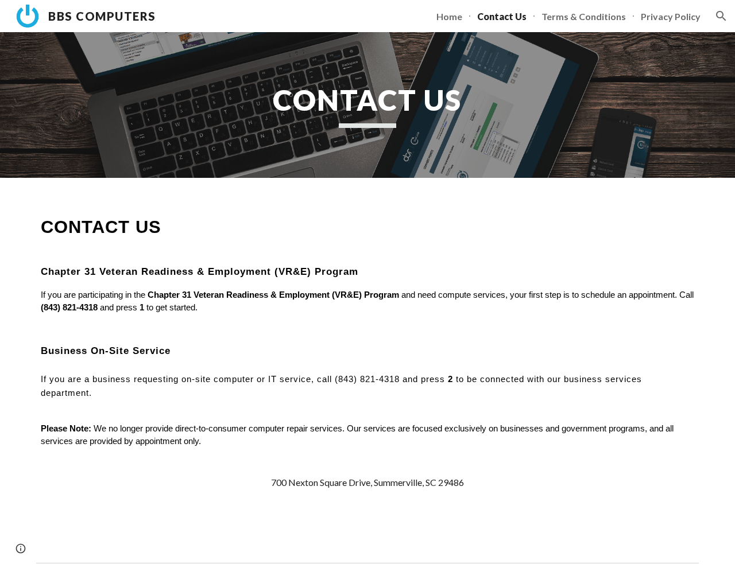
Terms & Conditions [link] (583, 16)
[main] (367, 105)
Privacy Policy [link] (671, 16)
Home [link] (449, 16)
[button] (721, 16)
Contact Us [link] (502, 16)
